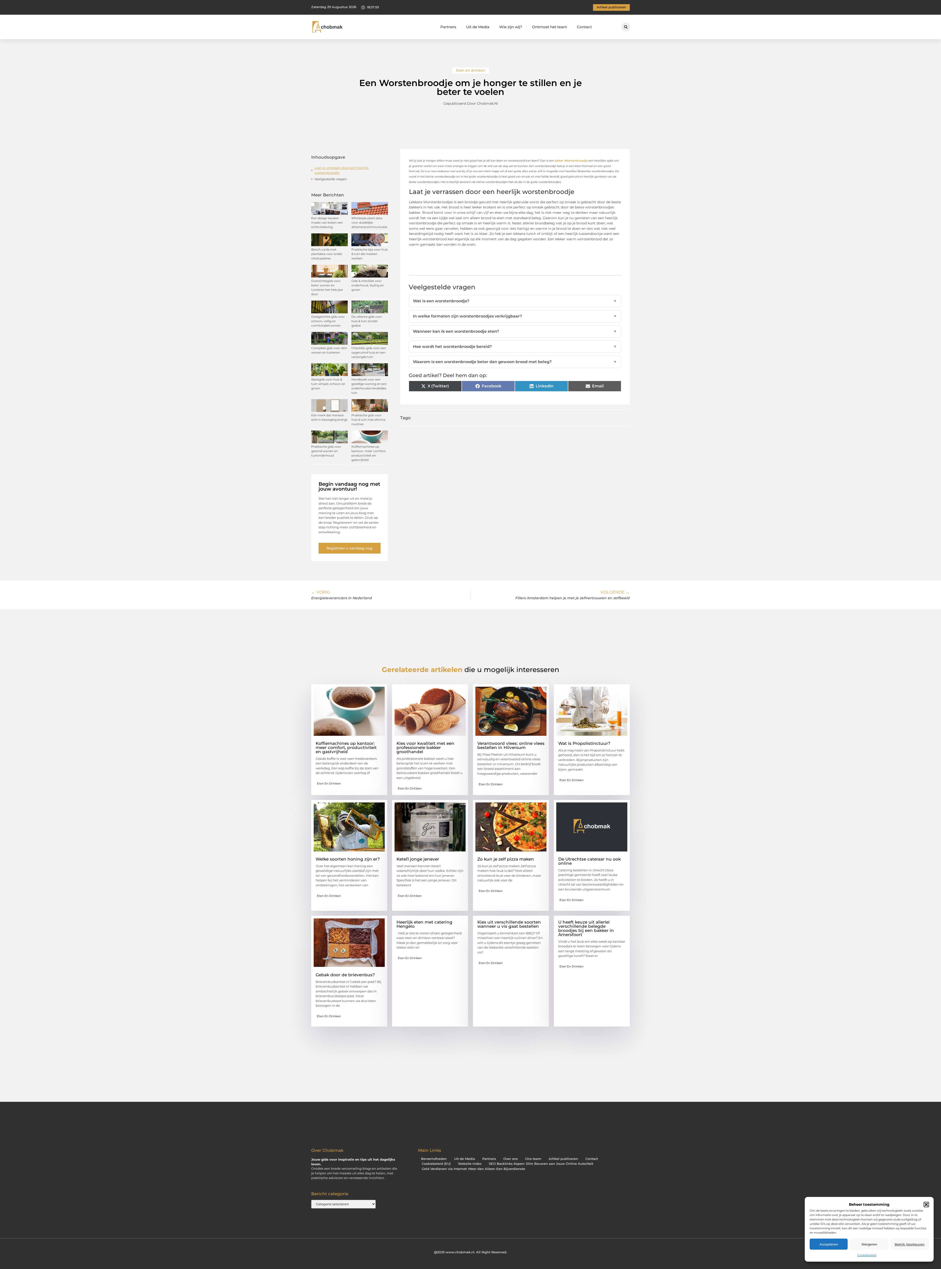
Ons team (533, 1159)
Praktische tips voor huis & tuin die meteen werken (369, 254)
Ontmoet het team (549, 27)
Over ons (510, 1159)
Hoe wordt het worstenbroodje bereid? (515, 346)
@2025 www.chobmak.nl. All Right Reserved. (470, 1252)
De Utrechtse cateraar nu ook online (589, 861)
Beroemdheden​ (434, 1159)
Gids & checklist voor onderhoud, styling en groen (367, 285)
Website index (470, 1164)
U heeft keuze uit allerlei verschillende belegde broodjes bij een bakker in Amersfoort (586, 928)
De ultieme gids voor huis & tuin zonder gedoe (366, 321)
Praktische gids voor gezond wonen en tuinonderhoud (326, 451)
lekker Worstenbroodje (571, 160)
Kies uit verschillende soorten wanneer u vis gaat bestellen (509, 924)
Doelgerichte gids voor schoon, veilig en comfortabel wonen (328, 321)
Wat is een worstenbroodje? (515, 301)
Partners (448, 27)
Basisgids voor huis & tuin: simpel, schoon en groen (328, 384)
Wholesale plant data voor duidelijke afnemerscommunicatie (369, 222)
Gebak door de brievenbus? (345, 974)
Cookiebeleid (866, 1255)
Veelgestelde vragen (330, 179)
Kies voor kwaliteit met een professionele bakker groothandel (425, 747)
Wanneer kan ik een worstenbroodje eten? (515, 331)
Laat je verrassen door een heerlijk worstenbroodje (341, 170)
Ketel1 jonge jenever (417, 859)
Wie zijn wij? (510, 27)
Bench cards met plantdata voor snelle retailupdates (326, 254)
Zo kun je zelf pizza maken (505, 859)
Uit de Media (477, 27)
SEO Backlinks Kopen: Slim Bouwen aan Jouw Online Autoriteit (541, 1164)
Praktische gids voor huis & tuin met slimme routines (368, 419)
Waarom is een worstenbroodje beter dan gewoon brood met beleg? (515, 361)
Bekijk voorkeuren (910, 1244)
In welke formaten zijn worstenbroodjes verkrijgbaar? (515, 316)
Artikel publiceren (563, 1159)
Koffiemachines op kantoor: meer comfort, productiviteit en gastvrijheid (346, 747)
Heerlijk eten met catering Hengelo (424, 924)
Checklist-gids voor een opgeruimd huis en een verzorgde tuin (368, 352)
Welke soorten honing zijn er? (348, 859)
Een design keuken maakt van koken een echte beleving (327, 222)
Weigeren (869, 1244)
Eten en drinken (470, 70)
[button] (926, 1204)
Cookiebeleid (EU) (436, 1164)
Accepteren (828, 1244)
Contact (584, 27)
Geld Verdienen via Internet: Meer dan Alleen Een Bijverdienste (473, 1169)
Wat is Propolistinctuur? (584, 743)
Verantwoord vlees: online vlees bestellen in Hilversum (511, 745)
